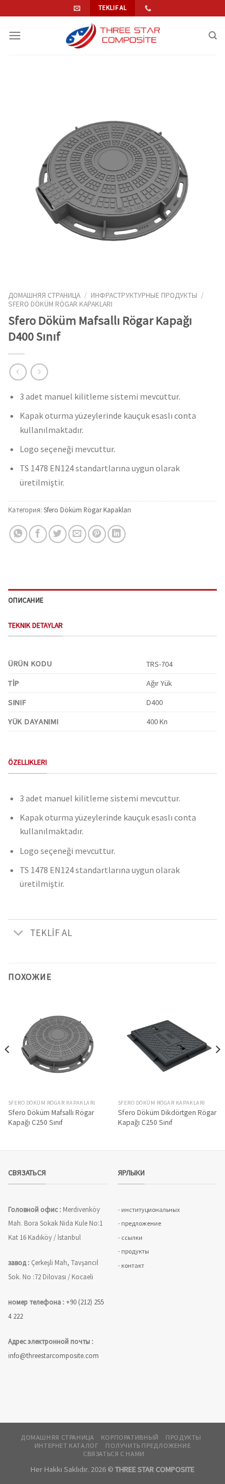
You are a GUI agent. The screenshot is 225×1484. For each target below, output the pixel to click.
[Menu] (14, 35)
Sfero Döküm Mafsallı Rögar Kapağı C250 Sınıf (51, 1117)
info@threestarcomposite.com (53, 1355)
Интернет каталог (66, 1445)
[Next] (217, 1071)
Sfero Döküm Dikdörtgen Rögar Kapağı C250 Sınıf (167, 1117)
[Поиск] (213, 35)
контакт (132, 1265)
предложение (141, 1223)
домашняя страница (44, 295)
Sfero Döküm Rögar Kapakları (60, 304)
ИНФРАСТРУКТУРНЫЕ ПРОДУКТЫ (144, 295)
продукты (135, 1251)
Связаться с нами (114, 1454)
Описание (25, 600)
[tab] (112, 600)
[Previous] (7, 1071)
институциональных (150, 1209)
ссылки (132, 1237)
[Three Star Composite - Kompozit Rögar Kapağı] (112, 35)
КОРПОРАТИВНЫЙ (130, 1437)
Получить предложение (148, 1445)
